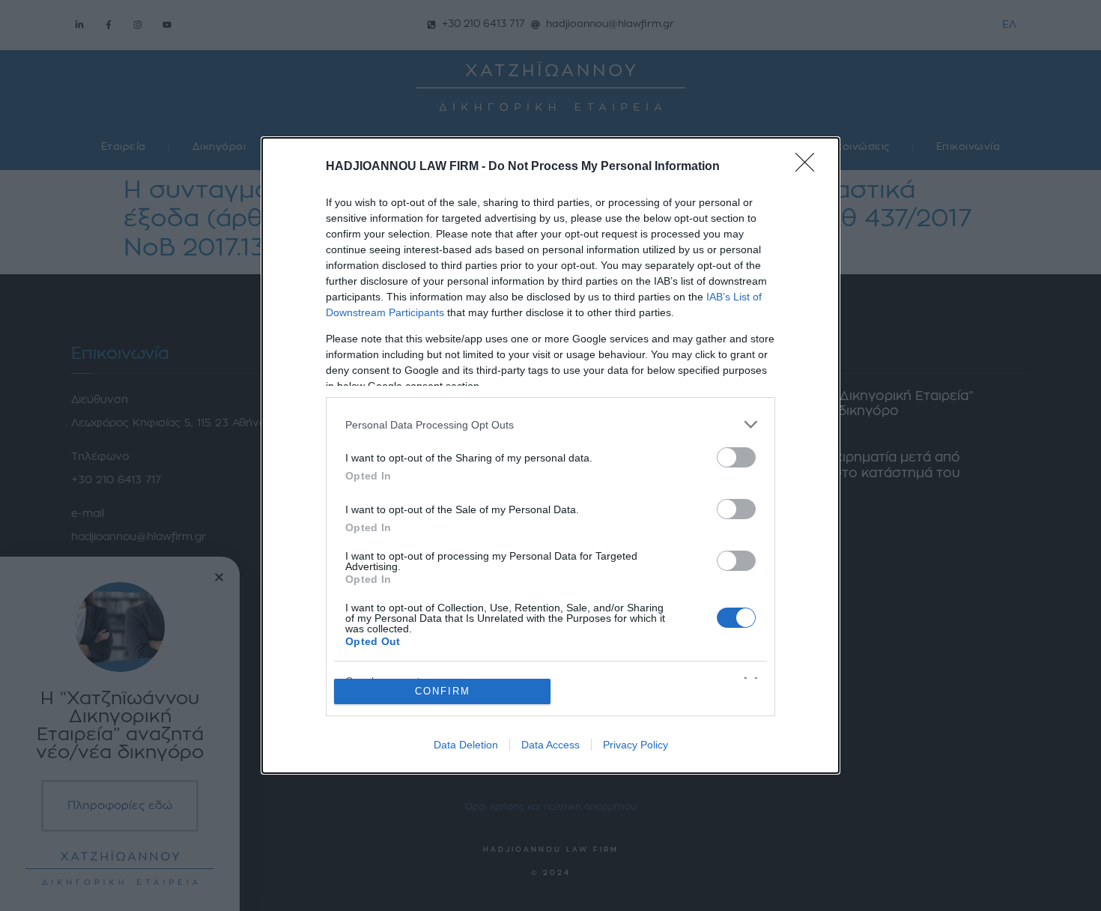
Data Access (550, 745)
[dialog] (550, 455)
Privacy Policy (635, 745)
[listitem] (550, 424)
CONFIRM (442, 691)
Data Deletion (466, 745)
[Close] (809, 167)
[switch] (736, 457)
